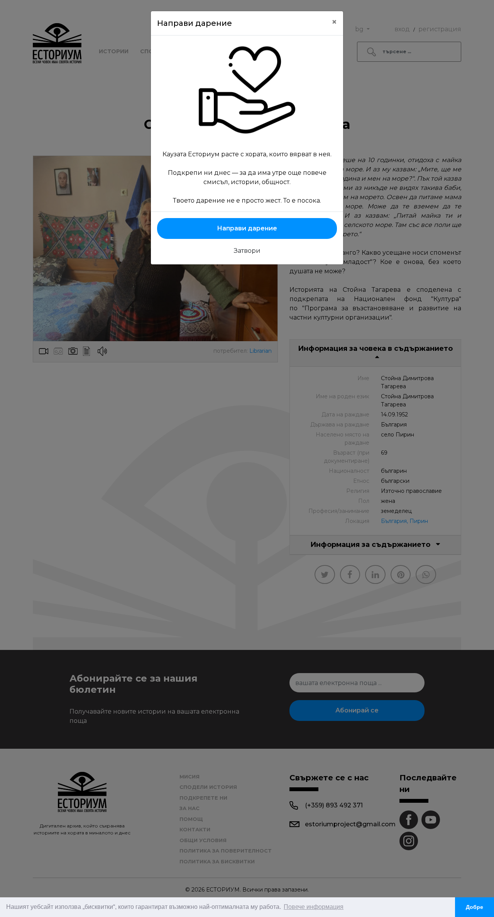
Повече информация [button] (313, 906)
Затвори (247, 250)
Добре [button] (474, 907)
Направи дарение (247, 228)
